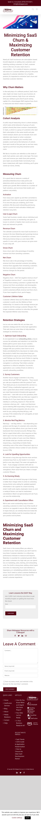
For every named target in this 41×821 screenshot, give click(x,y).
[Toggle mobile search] (33, 9)
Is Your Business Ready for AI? (20, 723)
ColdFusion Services (8, 704)
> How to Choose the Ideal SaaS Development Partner (19, 754)
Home (6, 700)
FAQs (6, 723)
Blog (5, 709)
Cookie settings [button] (17, 818)
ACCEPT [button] (27, 817)
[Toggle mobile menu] (37, 9)
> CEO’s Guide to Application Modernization (20, 744)
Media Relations (7, 716)
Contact (6, 720)
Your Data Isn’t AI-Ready (19, 715)
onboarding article (25, 339)
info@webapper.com (20, 4)
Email (6, 604)
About (6, 712)
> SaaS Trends (19, 739)
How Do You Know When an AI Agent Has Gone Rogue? (20, 705)
